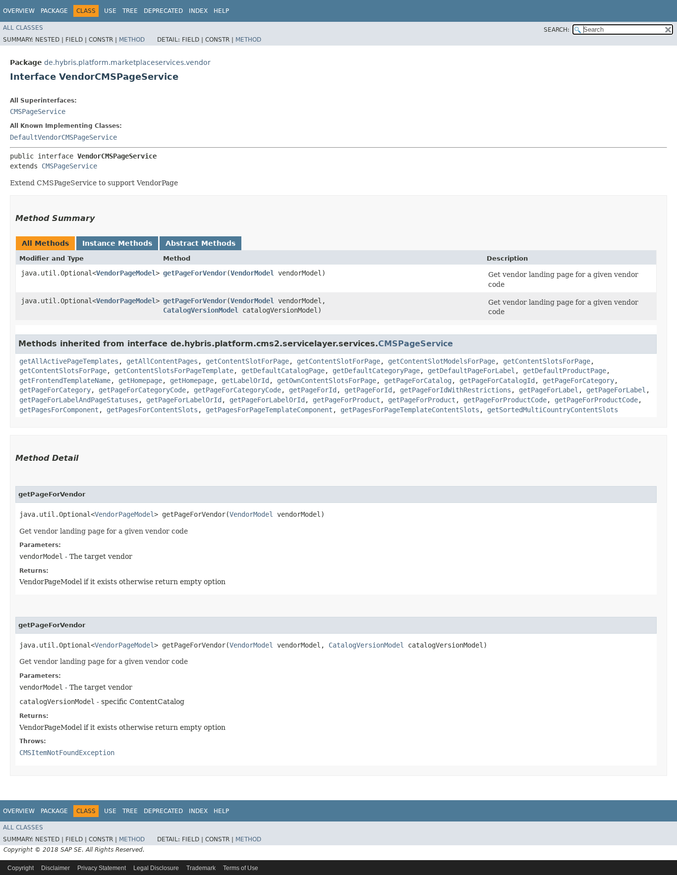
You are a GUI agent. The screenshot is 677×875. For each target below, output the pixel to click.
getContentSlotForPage (247, 361)
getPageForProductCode (505, 400)
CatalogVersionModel (200, 310)
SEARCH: (556, 29)
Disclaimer (55, 868)
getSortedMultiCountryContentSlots (552, 410)
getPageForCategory (578, 380)
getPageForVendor (194, 273)
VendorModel (252, 273)
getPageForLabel (548, 390)
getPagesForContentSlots (152, 410)
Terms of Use (240, 868)
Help (221, 10)
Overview (19, 10)
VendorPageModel (126, 273)
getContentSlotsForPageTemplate (173, 371)
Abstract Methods (200, 243)
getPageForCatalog (417, 380)
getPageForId (313, 390)
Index (198, 10)
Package (54, 10)
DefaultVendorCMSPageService (63, 137)
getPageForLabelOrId (184, 400)
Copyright (20, 868)
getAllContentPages (162, 361)
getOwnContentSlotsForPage (326, 380)
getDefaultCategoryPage (376, 371)
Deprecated (163, 10)
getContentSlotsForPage (546, 361)
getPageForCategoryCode (142, 390)
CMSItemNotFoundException (66, 753)
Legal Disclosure (156, 868)
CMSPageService (37, 111)
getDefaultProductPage (564, 371)
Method (132, 39)
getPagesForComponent (59, 410)
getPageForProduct (346, 400)
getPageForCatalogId (497, 380)
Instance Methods (117, 243)
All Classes (23, 27)
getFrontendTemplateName (65, 380)
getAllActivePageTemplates (68, 361)
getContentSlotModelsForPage (441, 361)
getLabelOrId (245, 380)
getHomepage (140, 380)
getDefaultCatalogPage (283, 371)
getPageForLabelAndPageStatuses (78, 400)
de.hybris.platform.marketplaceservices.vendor (127, 62)
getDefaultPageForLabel (471, 371)
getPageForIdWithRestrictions (455, 390)
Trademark (201, 868)
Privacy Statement (101, 868)
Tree (130, 10)
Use (110, 10)
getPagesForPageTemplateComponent (269, 410)
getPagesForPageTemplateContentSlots (409, 410)
